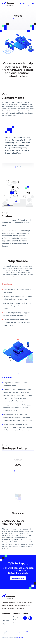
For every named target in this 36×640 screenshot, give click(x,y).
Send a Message (18, 578)
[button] (15, 166)
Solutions (5, 620)
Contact (23, 4)
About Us (5, 617)
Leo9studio (20, 637)
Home (15, 19)
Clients (4, 624)
